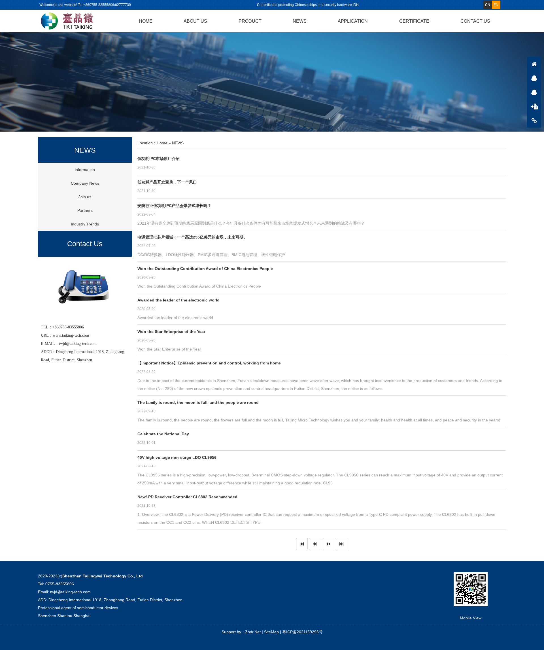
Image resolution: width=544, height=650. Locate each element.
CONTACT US (475, 21)
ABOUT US (195, 21)
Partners (85, 210)
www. (57, 335)
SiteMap (271, 632)
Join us (84, 197)
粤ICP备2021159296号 (302, 632)
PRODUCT (250, 21)
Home (162, 143)
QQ (534, 78)
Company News (85, 183)
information (85, 169)
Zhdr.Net (253, 632)
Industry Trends (85, 224)
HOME (145, 21)
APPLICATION (353, 21)
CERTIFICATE (414, 21)
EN (496, 5)
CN (487, 5)
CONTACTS (534, 120)
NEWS (300, 21)
